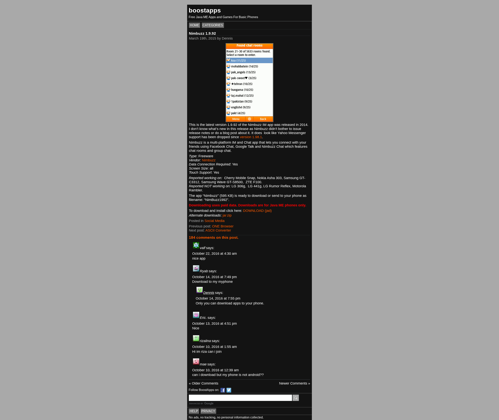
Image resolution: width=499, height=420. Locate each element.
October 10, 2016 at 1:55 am (214, 347)
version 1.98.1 (251, 137)
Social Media (214, 221)
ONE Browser (223, 226)
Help (194, 411)
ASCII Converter (218, 230)
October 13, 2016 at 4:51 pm (214, 323)
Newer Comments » (294, 383)
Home (194, 25)
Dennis (208, 293)
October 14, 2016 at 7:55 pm (218, 298)
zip (229, 215)
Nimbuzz (209, 160)
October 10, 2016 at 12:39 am (215, 370)
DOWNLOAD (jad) (257, 211)
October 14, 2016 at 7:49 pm (214, 277)
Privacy (208, 411)
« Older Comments (203, 383)
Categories (213, 25)
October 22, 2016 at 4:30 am (214, 254)
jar (224, 215)
